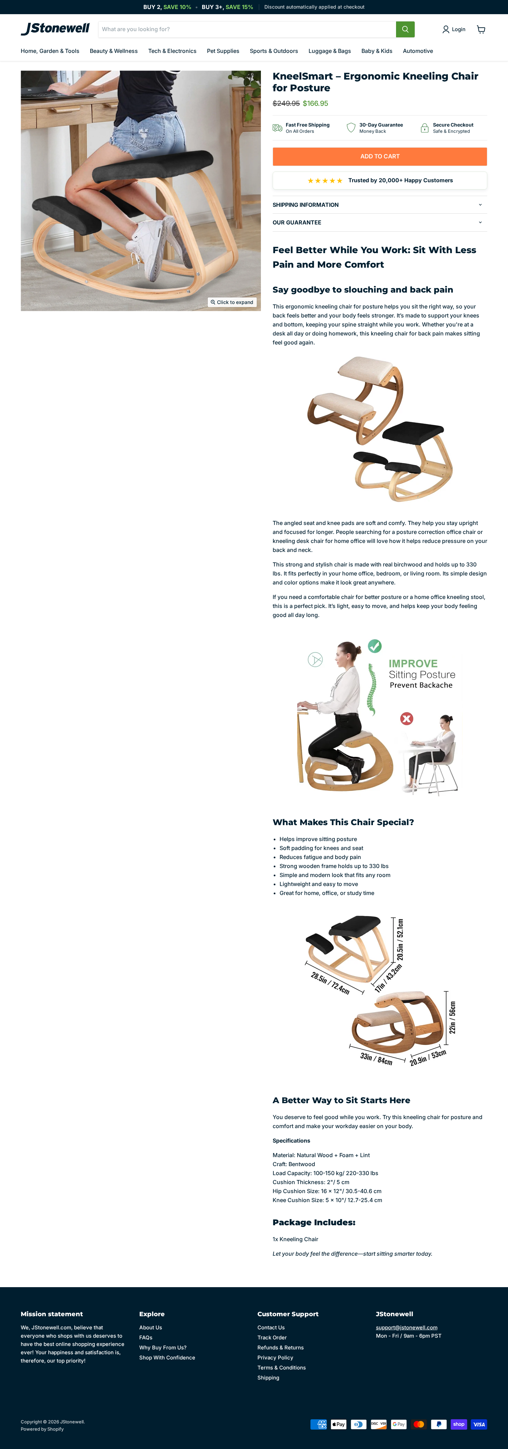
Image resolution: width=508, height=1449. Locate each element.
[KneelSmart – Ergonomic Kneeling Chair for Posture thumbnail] (33, 331)
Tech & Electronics (172, 50)
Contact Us (271, 1327)
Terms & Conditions (281, 1367)
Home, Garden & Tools (50, 50)
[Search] (405, 29)
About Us (150, 1327)
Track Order (272, 1337)
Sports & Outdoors (274, 50)
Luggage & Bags (330, 50)
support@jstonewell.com (407, 1327)
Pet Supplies (223, 50)
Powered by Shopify (42, 1429)
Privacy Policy (275, 1357)
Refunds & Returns (280, 1347)
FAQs (145, 1337)
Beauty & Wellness (114, 50)
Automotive (418, 50)
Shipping (268, 1377)
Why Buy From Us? (163, 1347)
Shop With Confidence (167, 1357)
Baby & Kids (377, 50)
